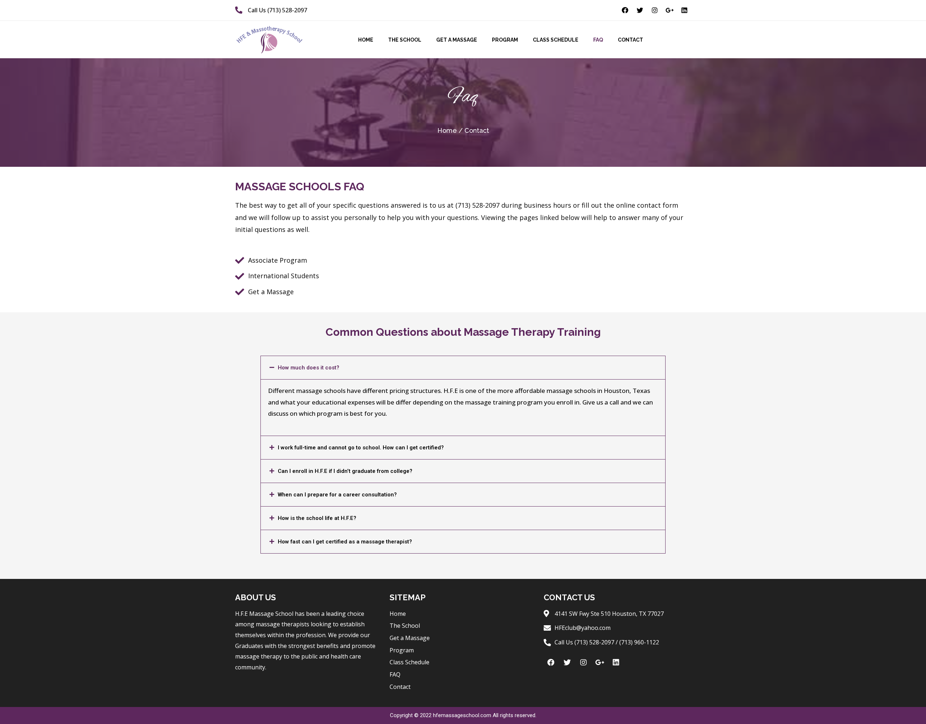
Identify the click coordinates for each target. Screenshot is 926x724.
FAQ (598, 40)
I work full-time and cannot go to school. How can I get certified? (361, 447)
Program (505, 40)
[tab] (463, 367)
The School (404, 40)
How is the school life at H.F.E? (317, 518)
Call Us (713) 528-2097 (277, 10)
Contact (630, 40)
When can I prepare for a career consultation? (337, 494)
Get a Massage (456, 40)
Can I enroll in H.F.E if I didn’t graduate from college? (345, 471)
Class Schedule (555, 40)
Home (365, 40)
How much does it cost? (308, 367)
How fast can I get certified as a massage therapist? (345, 541)
